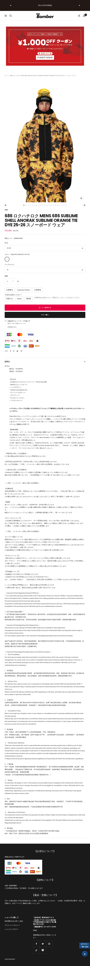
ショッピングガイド (11, 929)
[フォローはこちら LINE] (43, 950)
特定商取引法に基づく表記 (14, 921)
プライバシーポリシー (12, 925)
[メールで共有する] (21, 351)
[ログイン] (79, 16)
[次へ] (84, 205)
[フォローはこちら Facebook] (36, 944)
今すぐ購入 (45, 315)
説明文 (7, 362)
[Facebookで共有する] (10, 351)
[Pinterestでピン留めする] (13, 351)
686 (6, 210)
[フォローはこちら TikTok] (36, 950)
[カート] (84, 16)
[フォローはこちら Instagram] (49, 944)
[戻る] (6, 205)
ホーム (7, 75)
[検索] (11, 16)
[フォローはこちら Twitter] (43, 944)
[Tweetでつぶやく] (17, 351)
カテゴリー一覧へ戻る (84, 945)
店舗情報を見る (12, 327)
